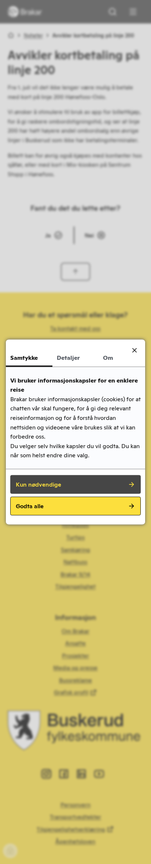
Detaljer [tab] (68, 358)
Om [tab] (108, 358)
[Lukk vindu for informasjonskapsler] (134, 350)
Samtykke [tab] (24, 358)
